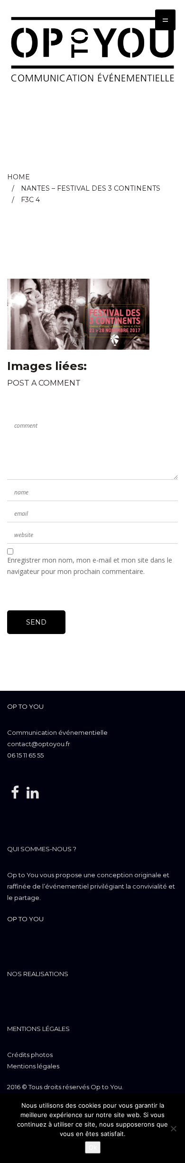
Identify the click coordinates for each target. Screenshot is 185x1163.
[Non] (173, 1128)
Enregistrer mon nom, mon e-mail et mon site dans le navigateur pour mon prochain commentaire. (89, 565)
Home (18, 177)
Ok (93, 1147)
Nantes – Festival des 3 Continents (90, 188)
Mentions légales (38, 1028)
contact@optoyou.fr (38, 744)
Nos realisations (37, 974)
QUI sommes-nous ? (41, 849)
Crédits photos (30, 1054)
